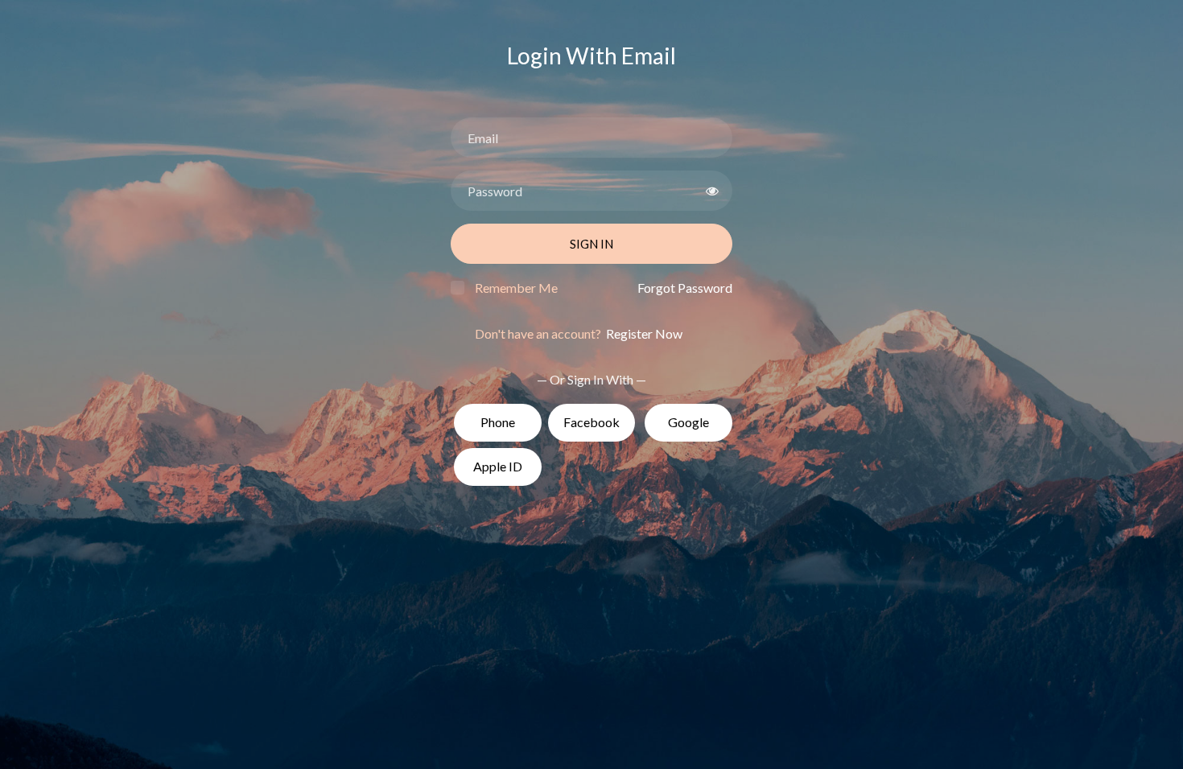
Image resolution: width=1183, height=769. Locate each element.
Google (688, 422)
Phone (497, 422)
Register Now (643, 333)
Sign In (591, 243)
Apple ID (497, 466)
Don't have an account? (578, 333)
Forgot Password (684, 287)
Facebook (591, 422)
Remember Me (516, 287)
